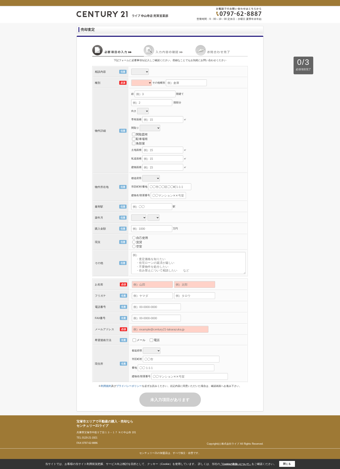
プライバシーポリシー (129, 385)
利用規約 (106, 385)
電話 (157, 340)
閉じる (287, 463)
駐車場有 (142, 139)
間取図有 (142, 134)
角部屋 (140, 143)
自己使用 (142, 237)
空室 (139, 246)
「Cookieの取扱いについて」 (235, 464)
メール (141, 340)
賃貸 (139, 242)
